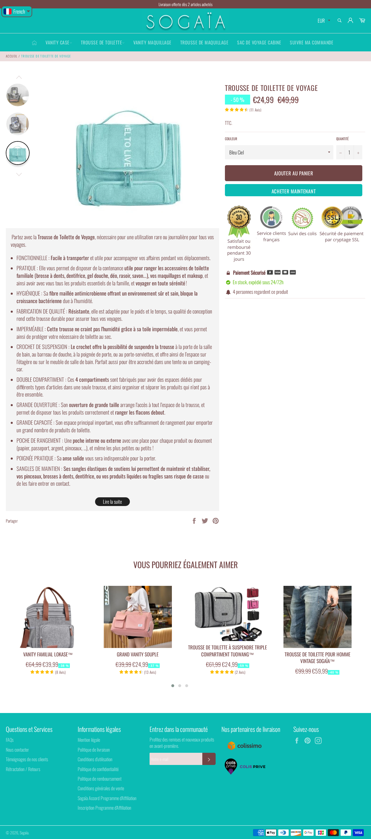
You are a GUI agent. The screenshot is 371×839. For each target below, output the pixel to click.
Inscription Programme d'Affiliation (104, 807)
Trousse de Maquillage (204, 42)
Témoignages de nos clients (27, 759)
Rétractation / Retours (23, 769)
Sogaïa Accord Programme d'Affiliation (107, 798)
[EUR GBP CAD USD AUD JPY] (323, 20)
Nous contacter (17, 749)
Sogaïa (24, 833)
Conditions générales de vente (101, 788)
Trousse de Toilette (101, 42)
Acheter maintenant (294, 191)
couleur (231, 138)
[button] (172, 686)
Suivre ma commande (311, 42)
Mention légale (89, 739)
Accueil (12, 56)
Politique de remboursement (99, 778)
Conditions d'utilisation (95, 759)
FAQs (10, 739)
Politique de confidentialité (98, 769)
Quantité (342, 138)
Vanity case (58, 42)
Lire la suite (112, 501)
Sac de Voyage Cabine (259, 42)
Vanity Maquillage (152, 42)
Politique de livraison (94, 749)
